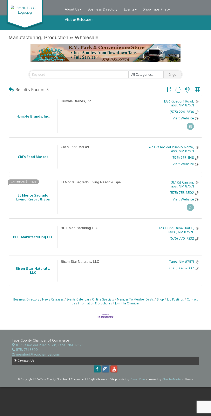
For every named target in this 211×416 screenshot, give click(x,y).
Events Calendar (78, 299)
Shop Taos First (155, 9)
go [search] (174, 74)
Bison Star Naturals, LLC (80, 261)
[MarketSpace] (190, 129)
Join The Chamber (127, 303)
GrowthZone (137, 379)
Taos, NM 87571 (49, 345)
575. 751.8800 (26, 350)
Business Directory (103, 9)
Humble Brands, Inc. (77, 101)
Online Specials (103, 299)
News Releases (53, 299)
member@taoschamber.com (37, 354)
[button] (11, 89)
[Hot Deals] (190, 210)
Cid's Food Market (75, 147)
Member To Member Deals (135, 299)
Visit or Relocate (78, 20)
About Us (72, 9)
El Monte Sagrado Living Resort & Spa (91, 182)
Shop (160, 299)
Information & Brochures (95, 303)
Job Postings (175, 299)
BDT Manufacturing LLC (79, 228)
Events (129, 9)
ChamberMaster (172, 379)
